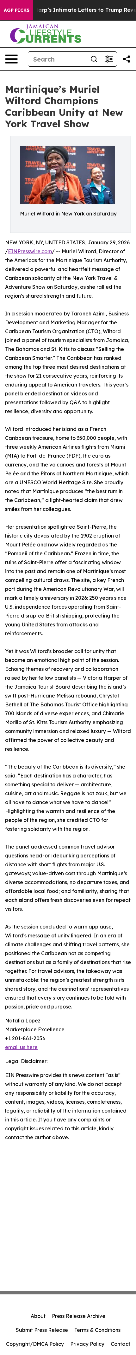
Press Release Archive (78, 1316)
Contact (120, 1344)
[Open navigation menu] (11, 59)
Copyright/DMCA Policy (35, 1344)
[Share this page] (126, 59)
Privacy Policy (87, 1344)
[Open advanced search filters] (109, 59)
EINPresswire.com (30, 251)
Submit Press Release (42, 1330)
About (38, 1316)
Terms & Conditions (97, 1330)
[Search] (94, 59)
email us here (21, 1047)
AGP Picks (16, 10)
